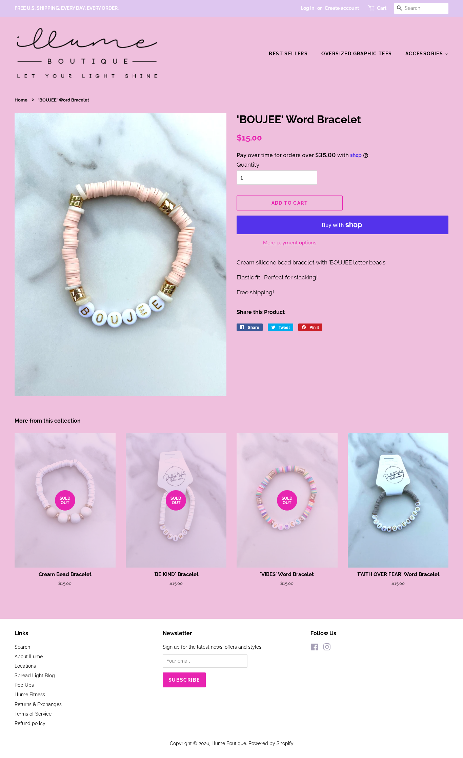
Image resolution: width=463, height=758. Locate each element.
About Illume (29, 656)
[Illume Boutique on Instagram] (326, 648)
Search (22, 647)
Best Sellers (288, 53)
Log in (307, 8)
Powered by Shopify (271, 743)
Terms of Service (33, 714)
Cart (381, 8)
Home (21, 100)
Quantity (248, 164)
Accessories (425, 53)
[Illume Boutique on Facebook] (314, 648)
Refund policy (30, 723)
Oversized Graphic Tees (356, 53)
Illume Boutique (229, 743)
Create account (342, 8)
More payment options (289, 243)
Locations (25, 666)
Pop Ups (24, 685)
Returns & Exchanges (38, 704)
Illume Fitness (30, 694)
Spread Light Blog (35, 675)
